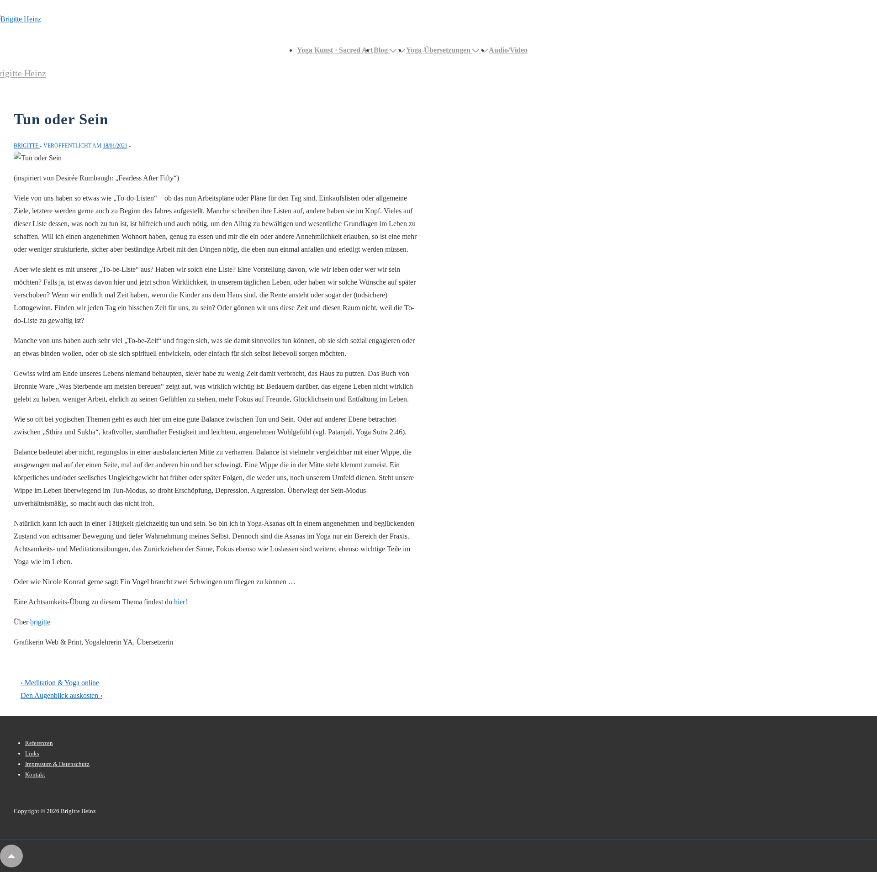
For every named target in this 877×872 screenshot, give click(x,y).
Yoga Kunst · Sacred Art (335, 50)
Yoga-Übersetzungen (438, 50)
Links (32, 753)
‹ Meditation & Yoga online (60, 683)
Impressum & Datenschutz (57, 764)
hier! (180, 602)
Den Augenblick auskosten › (61, 695)
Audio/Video (508, 50)
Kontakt (35, 774)
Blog (381, 50)
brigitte (40, 622)
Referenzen (39, 743)
